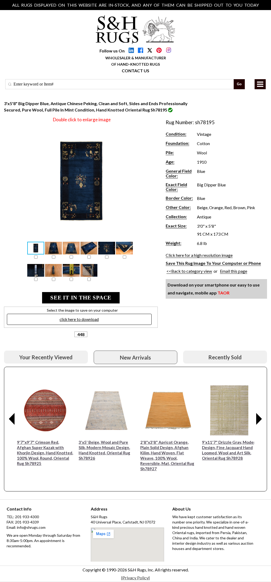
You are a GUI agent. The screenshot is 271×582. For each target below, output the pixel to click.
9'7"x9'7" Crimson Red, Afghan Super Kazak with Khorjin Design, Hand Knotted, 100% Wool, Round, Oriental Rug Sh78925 (45, 453)
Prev (12, 419)
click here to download (79, 319)
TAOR (223, 292)
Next (259, 419)
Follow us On (112, 50)
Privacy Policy (135, 577)
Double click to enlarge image (82, 119)
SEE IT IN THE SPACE (80, 297)
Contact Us (135, 70)
